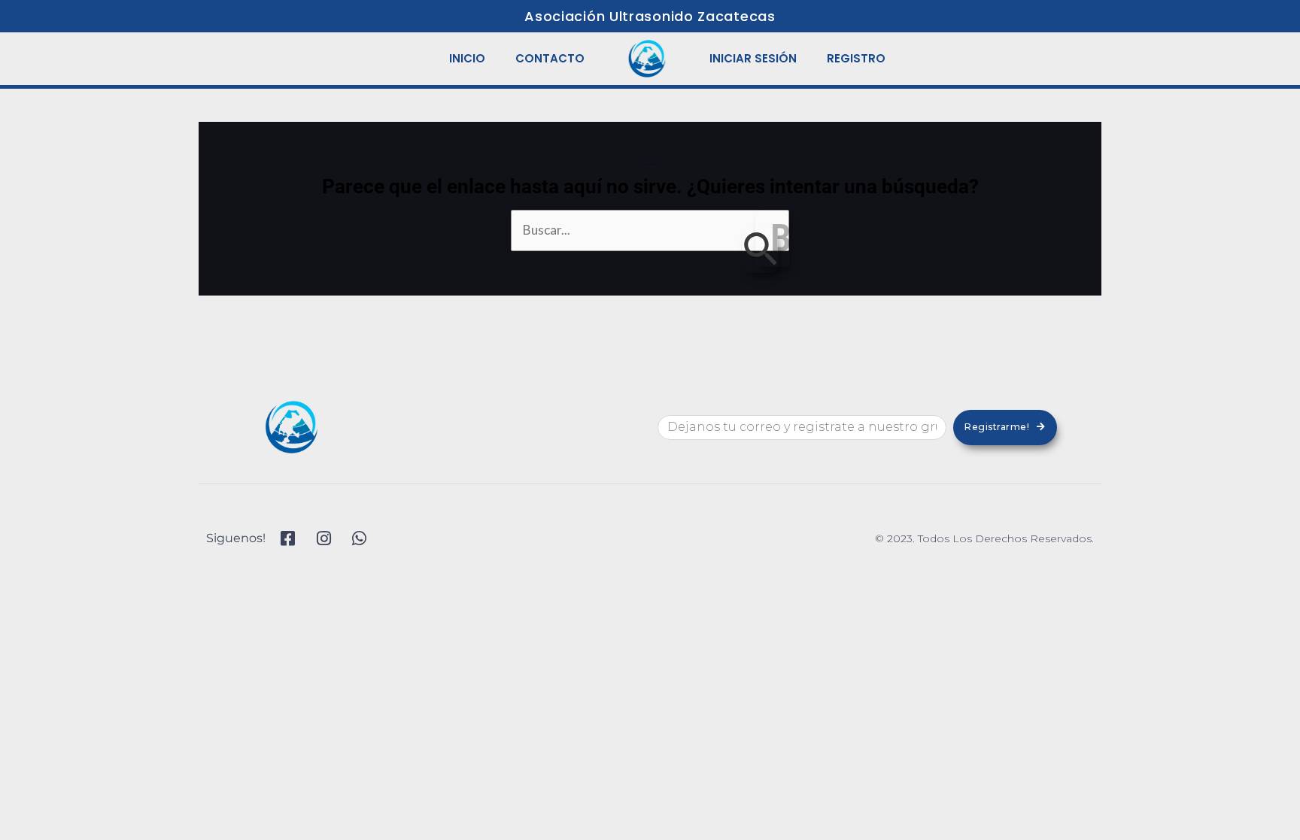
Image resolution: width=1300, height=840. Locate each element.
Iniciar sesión (753, 58)
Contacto (550, 58)
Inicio (467, 58)
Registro (856, 58)
